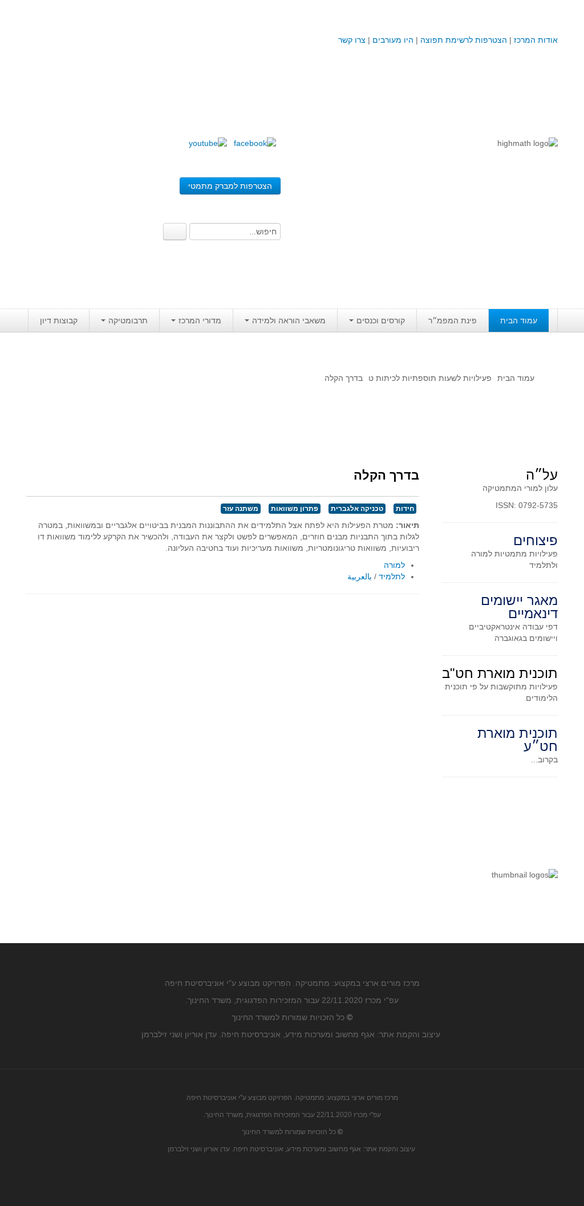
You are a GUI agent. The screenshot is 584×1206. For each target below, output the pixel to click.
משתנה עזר (240, 509)
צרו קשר (352, 39)
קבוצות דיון (59, 320)
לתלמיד (392, 576)
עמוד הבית (518, 320)
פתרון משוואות (294, 509)
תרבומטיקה (128, 320)
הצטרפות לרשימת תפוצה (462, 39)
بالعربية (359, 576)
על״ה (542, 474)
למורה (394, 565)
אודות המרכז (536, 39)
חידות (405, 509)
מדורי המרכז (200, 320)
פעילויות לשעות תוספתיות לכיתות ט (430, 378)
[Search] (174, 231)
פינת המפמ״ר (452, 320)
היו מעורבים (392, 39)
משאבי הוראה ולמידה (289, 320)
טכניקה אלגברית (357, 509)
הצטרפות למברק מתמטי (230, 185)
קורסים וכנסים (380, 320)
